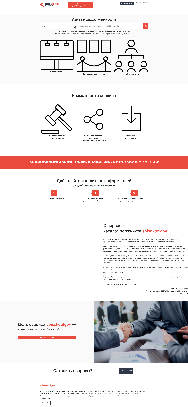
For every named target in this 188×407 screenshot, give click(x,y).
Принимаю (45, 403)
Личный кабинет (142, 3)
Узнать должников (47, 337)
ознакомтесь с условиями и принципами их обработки (116, 393)
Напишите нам (126, 3)
